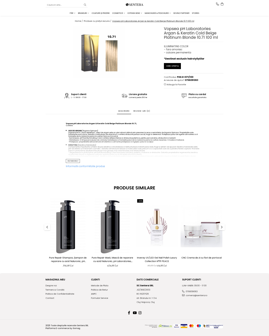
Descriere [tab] (124, 111)
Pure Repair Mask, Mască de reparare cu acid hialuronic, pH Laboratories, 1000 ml (112, 259)
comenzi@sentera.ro (196, 295)
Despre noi (51, 285)
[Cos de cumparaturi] (222, 4)
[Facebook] (129, 313)
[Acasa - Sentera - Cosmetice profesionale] (134, 4)
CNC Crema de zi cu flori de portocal (201, 257)
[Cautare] (85, 5)
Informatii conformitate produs (85, 166)
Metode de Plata (99, 285)
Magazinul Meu (55, 279)
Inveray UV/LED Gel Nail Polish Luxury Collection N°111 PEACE (157, 259)
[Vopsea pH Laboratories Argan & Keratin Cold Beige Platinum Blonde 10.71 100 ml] (99, 52)
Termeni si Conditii (55, 289)
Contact (50, 298)
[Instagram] (140, 313)
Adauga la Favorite (176, 84)
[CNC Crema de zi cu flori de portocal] (201, 226)
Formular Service (99, 298)
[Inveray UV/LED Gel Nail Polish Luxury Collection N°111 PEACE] (157, 226)
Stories (195, 13)
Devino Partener (181, 13)
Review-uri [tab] (142, 111)
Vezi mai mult (72, 161)
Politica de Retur (99, 289)
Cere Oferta (172, 66)
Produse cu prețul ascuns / (98, 21)
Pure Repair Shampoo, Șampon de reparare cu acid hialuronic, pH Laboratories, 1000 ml (68, 259)
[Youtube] (134, 313)
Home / (79, 21)
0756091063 (191, 291)
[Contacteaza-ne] (217, 4)
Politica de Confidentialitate (60, 293)
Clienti (95, 279)
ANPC (94, 293)
